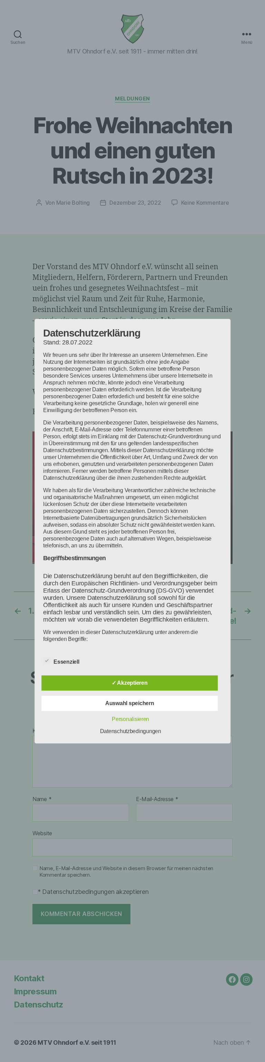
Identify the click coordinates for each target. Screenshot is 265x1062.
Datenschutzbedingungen (130, 731)
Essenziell (66, 662)
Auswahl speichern (129, 703)
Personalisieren (130, 719)
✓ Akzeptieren (130, 683)
